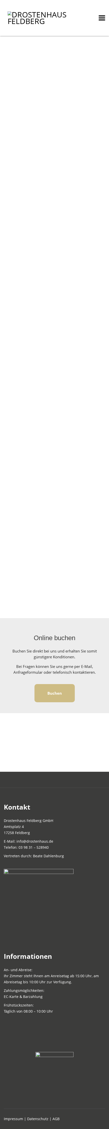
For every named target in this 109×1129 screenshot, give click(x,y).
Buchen (54, 693)
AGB (56, 1118)
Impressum (13, 1118)
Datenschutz (37, 1118)
